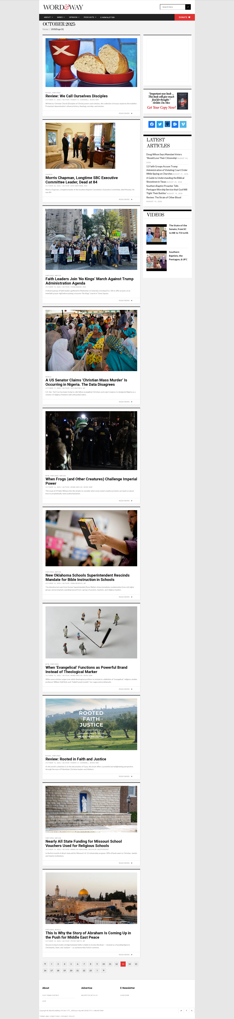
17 (52, 970)
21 (78, 970)
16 (45, 970)
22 (84, 970)
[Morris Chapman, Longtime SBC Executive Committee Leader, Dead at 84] (91, 146)
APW (47, 476)
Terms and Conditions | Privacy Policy (57, 1016)
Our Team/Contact (50, 995)
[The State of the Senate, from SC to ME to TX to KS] (156, 243)
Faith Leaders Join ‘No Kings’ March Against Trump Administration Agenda (90, 281)
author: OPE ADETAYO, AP (74, 388)
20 (71, 970)
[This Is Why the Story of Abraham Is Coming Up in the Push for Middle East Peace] (91, 898)
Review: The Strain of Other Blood (163, 197)
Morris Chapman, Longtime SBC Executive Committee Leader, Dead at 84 (82, 180)
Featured (56, 93)
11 (110, 964)
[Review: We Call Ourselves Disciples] (91, 62)
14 (130, 964)
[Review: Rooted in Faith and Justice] (91, 724)
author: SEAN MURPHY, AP (74, 583)
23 (91, 970)
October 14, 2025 (53, 849)
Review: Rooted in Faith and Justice (76, 759)
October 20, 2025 (53, 186)
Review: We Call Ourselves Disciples (77, 96)
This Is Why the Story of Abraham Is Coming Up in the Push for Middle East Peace (88, 935)
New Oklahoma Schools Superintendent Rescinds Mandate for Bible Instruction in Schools (88, 577)
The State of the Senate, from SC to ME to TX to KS (178, 229)
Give (44, 1001)
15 (136, 964)
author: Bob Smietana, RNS (75, 186)
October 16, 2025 (53, 487)
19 (65, 970)
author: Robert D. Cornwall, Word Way (81, 100)
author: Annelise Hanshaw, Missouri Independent (86, 849)
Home (45, 29)
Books (48, 93)
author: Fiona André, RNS (74, 287)
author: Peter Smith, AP (74, 941)
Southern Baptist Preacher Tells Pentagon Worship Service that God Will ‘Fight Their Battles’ (166, 189)
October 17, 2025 (53, 388)
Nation (58, 276)
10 (104, 964)
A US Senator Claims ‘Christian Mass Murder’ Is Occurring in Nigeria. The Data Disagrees (86, 382)
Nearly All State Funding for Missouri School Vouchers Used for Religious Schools (84, 843)
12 (117, 964)
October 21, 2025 (53, 100)
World (48, 377)
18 (58, 970)
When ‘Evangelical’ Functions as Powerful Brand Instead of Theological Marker (86, 669)
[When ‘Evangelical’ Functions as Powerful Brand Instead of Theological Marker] (91, 632)
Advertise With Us (89, 995)
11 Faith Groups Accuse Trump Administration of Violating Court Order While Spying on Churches (167, 170)
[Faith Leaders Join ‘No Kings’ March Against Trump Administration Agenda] (91, 239)
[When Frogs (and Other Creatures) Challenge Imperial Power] (91, 440)
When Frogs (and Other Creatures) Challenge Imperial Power (91, 481)
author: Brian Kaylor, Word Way (78, 487)
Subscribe (124, 995)
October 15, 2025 (53, 675)
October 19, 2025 (53, 287)
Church (49, 174)
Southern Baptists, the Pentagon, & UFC (178, 256)
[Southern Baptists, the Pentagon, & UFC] (156, 270)
